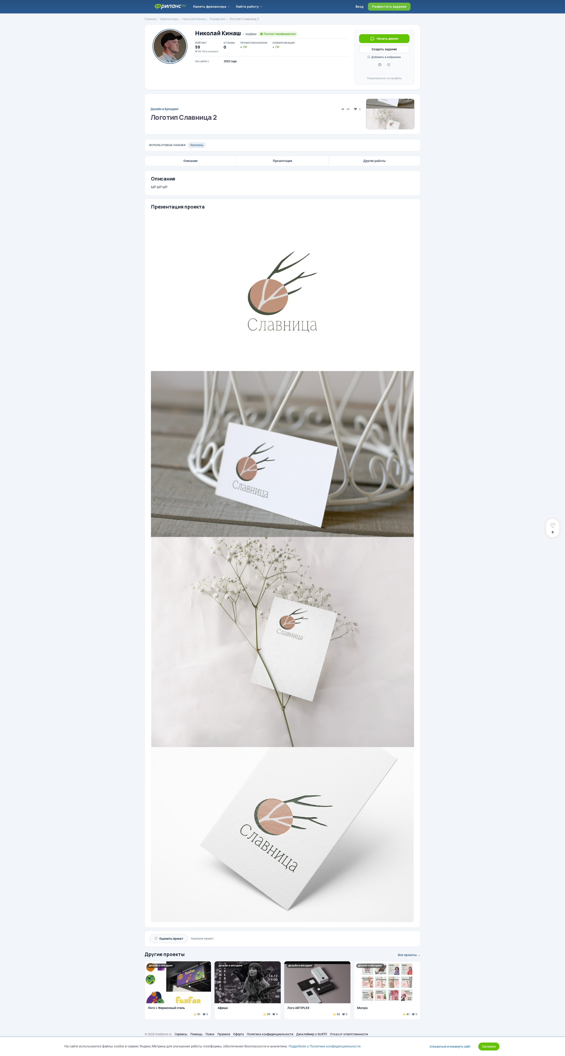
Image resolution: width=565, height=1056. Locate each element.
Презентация (282, 161)
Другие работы (374, 161)
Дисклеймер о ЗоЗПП (311, 1034)
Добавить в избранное (386, 57)
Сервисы (181, 1034)
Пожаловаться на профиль (384, 78)
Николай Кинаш (218, 33)
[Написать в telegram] (380, 64)
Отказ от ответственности (349, 1034)
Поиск (210, 1034)
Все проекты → (409, 955)
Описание (190, 161)
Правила (223, 1034)
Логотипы (196, 145)
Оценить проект (168, 938)
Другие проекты (165, 954)
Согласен (489, 1046)
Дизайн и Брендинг (165, 109)
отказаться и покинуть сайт (450, 1046)
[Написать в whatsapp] (388, 64)
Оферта (238, 1034)
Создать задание (384, 49)
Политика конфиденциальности (270, 1034)
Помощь (196, 1034)
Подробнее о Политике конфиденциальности (325, 1046)
